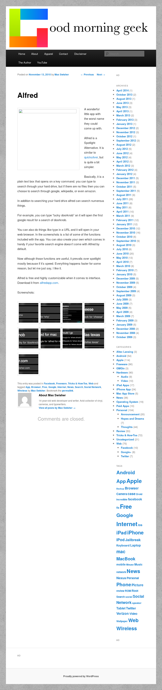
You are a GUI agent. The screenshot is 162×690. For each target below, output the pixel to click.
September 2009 (126, 291)
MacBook (125, 559)
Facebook (49, 383)
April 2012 (122, 161)
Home (21, 54)
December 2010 (125, 228)
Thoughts (127, 427)
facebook (135, 499)
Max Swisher (62, 74)
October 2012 (124, 136)
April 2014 (122, 90)
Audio (124, 376)
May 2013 (122, 107)
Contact (63, 54)
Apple (119, 360)
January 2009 (124, 324)
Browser (36, 387)
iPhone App (123, 389)
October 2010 (124, 237)
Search (79, 387)
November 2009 (125, 282)
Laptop (135, 545)
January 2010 (124, 274)
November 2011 (125, 182)
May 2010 (122, 257)
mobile (121, 564)
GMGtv (120, 368)
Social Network (92, 387)
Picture (137, 585)
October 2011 (124, 186)
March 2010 (123, 266)
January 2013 (124, 124)
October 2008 (124, 337)
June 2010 (122, 253)
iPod (120, 539)
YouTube (42, 62)
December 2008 (125, 329)
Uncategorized (125, 439)
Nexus (121, 577)
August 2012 (123, 144)
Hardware (122, 372)
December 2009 (125, 278)
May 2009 (122, 308)
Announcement (130, 414)
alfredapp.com (49, 282)
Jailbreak (133, 539)
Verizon (122, 613)
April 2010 (122, 262)
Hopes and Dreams (132, 418)
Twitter (125, 456)
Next (101, 74)
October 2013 (124, 94)
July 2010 (122, 249)
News (70, 387)
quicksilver (91, 157)
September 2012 (126, 140)
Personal (121, 410)
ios (140, 525)
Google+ (126, 452)
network (121, 572)
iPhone (135, 532)
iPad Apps (122, 385)
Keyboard (123, 545)
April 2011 (122, 211)
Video (124, 381)
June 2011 (122, 203)
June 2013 (122, 103)
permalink (67, 390)
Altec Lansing (124, 352)
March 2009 (123, 316)
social (128, 597)
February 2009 (125, 320)
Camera (121, 494)
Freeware (61, 383)
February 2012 (125, 170)
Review (120, 431)
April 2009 (122, 312)
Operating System (127, 402)
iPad (121, 532)
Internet (61, 387)
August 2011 (123, 195)
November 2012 (125, 132)
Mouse (130, 564)
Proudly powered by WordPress (81, 676)
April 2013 (122, 111)
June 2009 (122, 303)
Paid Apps (122, 406)
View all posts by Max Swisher (57, 408)
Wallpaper (122, 621)
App (27, 387)
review (120, 591)
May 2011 (122, 207)
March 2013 (123, 115)
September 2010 (126, 241)
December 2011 (125, 178)
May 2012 (122, 157)
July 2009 (122, 299)
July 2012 (122, 149)
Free (44, 387)
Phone (123, 584)
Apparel (48, 54)
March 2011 (123, 216)
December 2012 (125, 128)
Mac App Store (125, 393)
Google (52, 387)
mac (120, 551)
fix (117, 507)
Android (121, 356)
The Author (24, 62)
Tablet (120, 608)
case (132, 493)
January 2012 (124, 174)
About (34, 54)
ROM (128, 591)
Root (135, 590)
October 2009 (124, 287)
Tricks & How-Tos (77, 383)
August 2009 (123, 295)
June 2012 (122, 153)
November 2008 (125, 333)
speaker (136, 603)
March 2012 (123, 165)
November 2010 (125, 232)
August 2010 (123, 245)
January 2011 (124, 224)
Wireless (22, 390)
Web (91, 383)
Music (138, 564)
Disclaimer (80, 54)
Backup (120, 488)
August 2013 (123, 99)
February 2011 (125, 220)
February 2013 (125, 120)
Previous (87, 74)
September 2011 (126, 191)
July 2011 (122, 199)
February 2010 (125, 270)
